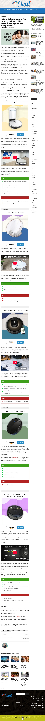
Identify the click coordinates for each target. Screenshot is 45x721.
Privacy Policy (18, 704)
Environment (34, 133)
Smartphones (34, 198)
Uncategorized (6, 15)
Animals (33, 101)
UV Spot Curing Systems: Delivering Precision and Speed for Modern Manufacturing (39, 50)
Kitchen (33, 166)
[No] (43, 717)
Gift (32, 147)
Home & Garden (19, 9)
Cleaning (8, 630)
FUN (32, 142)
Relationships (34, 194)
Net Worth (34, 184)
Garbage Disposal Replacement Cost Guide (6, 636)
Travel (37, 9)
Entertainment (34, 131)
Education (33, 129)
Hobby (33, 156)
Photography (34, 189)
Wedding (33, 212)
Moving (33, 180)
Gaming (33, 145)
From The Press (35, 140)
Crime (33, 119)
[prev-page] (1, 688)
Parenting (33, 186)
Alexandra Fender (34, 26)
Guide (33, 149)
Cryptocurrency (35, 120)
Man (32, 173)
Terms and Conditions (20, 705)
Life (32, 170)
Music (27, 9)
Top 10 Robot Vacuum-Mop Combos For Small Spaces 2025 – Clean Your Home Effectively (24, 682)
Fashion (33, 135)
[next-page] (3, 688)
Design (33, 124)
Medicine (33, 177)
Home (2, 15)
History (33, 154)
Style (24, 9)
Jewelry (33, 165)
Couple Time (34, 117)
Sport (5, 12)
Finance (33, 136)
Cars (32, 112)
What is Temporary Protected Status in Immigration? (24, 637)
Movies (33, 179)
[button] (42, 9)
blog (32, 105)
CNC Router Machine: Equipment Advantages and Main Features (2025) (15, 665)
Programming (34, 193)
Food (33, 138)
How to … (33, 161)
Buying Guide (34, 108)
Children (33, 115)
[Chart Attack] (22, 4)
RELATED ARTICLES (5, 653)
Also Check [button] (5, 209)
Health (13, 9)
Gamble (33, 143)
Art (32, 103)
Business (9, 9)
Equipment (24, 630)
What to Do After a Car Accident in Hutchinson (36, 25)
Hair (32, 150)
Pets (8, 12)
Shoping (33, 196)
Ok (22, 719)
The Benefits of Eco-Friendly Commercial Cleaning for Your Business (5, 681)
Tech (32, 203)
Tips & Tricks (34, 207)
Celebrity (33, 113)
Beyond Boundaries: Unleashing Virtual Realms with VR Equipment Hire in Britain (5, 666)
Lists (32, 172)
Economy (33, 128)
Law (32, 168)
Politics (33, 191)
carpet (19, 616)
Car (32, 110)
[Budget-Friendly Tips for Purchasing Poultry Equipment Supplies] (25, 659)
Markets (33, 175)
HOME (5, 9)
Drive (33, 126)
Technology (31, 9)
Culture (33, 122)
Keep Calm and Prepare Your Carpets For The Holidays (15, 680)
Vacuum (8, 631)
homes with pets (22, 146)
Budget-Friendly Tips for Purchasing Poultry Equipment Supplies (25, 665)
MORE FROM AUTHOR (14, 653)
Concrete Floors (16, 630)
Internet (33, 163)
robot (3, 631)
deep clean (15, 457)
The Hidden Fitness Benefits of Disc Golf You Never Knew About (40, 36)
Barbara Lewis (4, 27)
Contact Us (12, 12)
